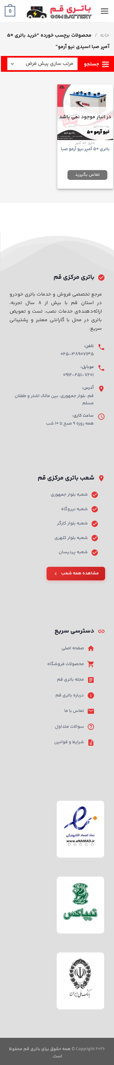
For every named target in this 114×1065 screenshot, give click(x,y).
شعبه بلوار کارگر (72, 523)
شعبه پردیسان (73, 552)
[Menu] (104, 11)
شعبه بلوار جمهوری (69, 494)
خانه (104, 36)
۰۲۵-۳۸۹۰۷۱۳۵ (77, 354)
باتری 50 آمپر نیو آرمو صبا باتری (85, 152)
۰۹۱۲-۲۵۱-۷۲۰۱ (78, 375)
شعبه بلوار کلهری (71, 538)
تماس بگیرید (87, 174)
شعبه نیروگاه (74, 509)
